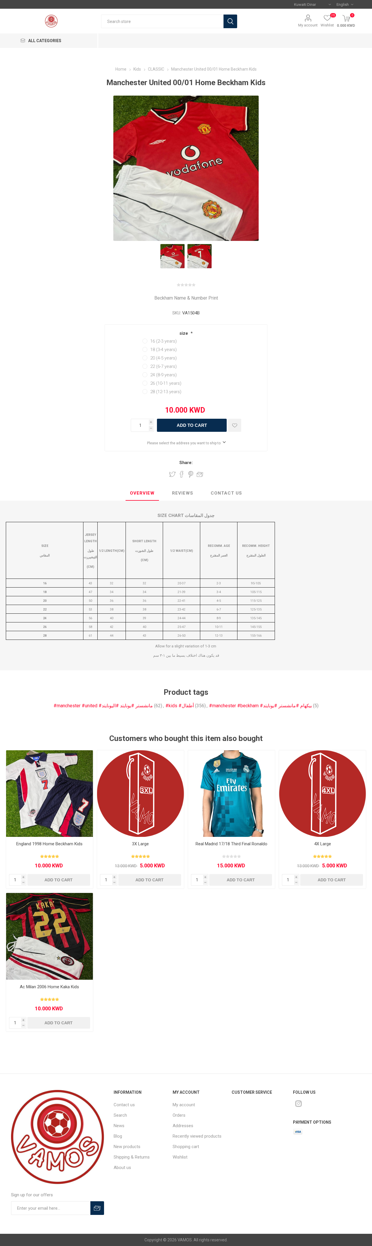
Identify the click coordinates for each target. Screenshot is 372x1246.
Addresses (183, 1125)
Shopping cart (186, 1146)
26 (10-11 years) (165, 383)
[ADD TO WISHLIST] (234, 425)
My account (308, 25)
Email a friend (200, 474)
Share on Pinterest (191, 474)
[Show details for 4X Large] (322, 793)
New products (127, 1146)
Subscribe (97, 1208)
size (184, 333)
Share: (186, 462)
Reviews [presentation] (182, 493)
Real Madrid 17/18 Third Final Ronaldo (231, 843)
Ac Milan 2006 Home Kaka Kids (49, 986)
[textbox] (162, 21)
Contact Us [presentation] (226, 493)
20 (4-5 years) (163, 358)
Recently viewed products (197, 1136)
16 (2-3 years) (163, 341)
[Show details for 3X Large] (140, 793)
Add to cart (192, 425)
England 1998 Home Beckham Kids (49, 843)
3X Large (140, 843)
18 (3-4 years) (163, 349)
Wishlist (180, 1157)
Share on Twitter (172, 474)
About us (122, 1167)
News (119, 1125)
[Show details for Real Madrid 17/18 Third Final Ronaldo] (231, 793)
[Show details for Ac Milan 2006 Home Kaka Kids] (49, 936)
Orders (179, 1115)
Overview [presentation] (142, 493)
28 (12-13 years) (165, 391)
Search (230, 21)
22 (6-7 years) (163, 366)
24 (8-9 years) (163, 374)
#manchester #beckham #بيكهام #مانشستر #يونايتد (260, 705)
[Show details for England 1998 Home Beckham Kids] (49, 793)
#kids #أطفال (179, 705)
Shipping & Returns (132, 1157)
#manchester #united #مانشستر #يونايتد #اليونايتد (103, 705)
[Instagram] (298, 1103)
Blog (118, 1136)
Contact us (124, 1104)
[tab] (142, 493)
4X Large (322, 843)
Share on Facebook (181, 474)
